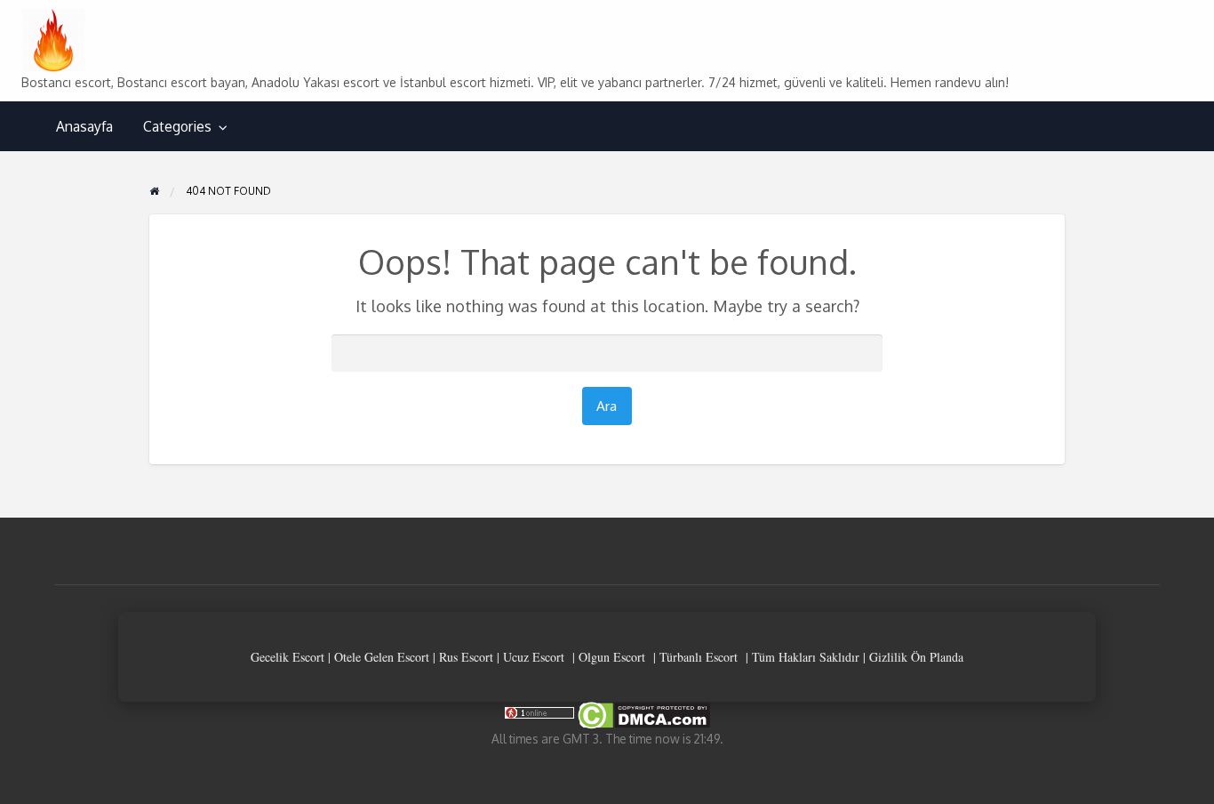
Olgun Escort (612, 656)
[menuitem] (84, 126)
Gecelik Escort (287, 656)
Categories (177, 126)
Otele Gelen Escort (381, 656)
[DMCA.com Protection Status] (642, 714)
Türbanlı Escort (698, 656)
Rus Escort (466, 656)
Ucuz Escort (533, 656)
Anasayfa (84, 126)
